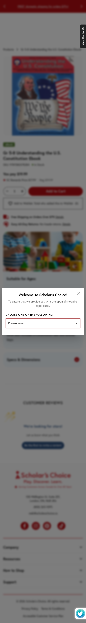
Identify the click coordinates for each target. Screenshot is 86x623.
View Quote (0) (83, 36)
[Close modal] (78, 293)
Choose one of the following (29, 314)
